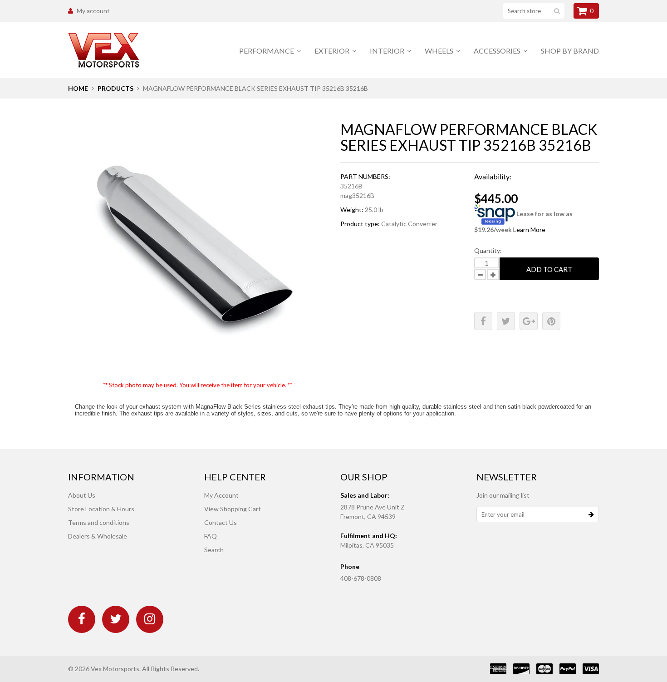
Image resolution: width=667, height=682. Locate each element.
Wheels (440, 50)
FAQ (210, 536)
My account (93, 11)
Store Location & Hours (101, 509)
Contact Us (220, 522)
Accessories (498, 50)
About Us (81, 495)
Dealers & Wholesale (97, 536)
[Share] (483, 321)
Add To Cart (549, 269)
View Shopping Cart (232, 509)
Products (115, 88)
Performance (267, 50)
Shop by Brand (570, 50)
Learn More (529, 229)
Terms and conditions (98, 522)
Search (214, 550)
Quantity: (488, 250)
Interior (388, 50)
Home (78, 88)
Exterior (332, 50)
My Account (221, 495)
